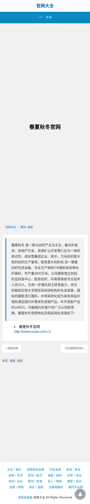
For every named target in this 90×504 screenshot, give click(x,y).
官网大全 (45, 5)
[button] (45, 17)
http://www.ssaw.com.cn (32, 331)
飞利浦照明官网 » (74, 348)
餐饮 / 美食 (27, 227)
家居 (12, 360)
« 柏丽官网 (11, 348)
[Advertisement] (45, 70)
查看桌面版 (25, 497)
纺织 (20, 360)
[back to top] (80, 494)
